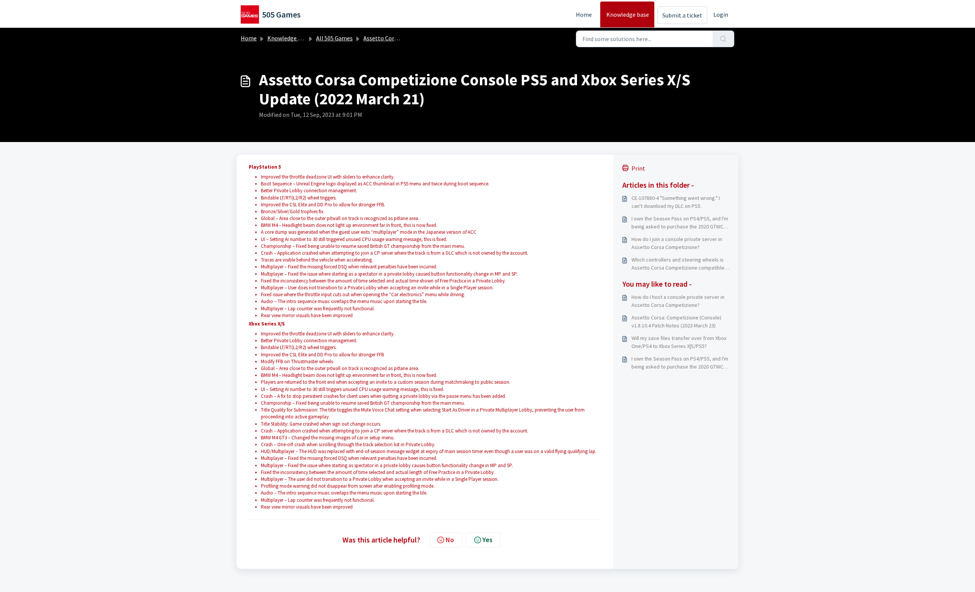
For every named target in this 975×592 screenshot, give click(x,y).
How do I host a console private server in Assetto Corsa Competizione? (677, 301)
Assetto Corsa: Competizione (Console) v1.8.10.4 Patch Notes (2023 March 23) (676, 321)
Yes (487, 539)
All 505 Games (334, 38)
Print (638, 168)
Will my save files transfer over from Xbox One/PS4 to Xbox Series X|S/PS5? (678, 342)
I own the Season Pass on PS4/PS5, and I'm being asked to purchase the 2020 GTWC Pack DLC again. (679, 223)
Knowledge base (627, 14)
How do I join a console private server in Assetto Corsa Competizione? (676, 243)
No (450, 539)
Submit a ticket (682, 15)
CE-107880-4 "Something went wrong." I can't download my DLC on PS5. (675, 202)
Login (720, 14)
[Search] (723, 38)
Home (584, 14)
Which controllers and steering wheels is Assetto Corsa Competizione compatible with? (677, 264)
